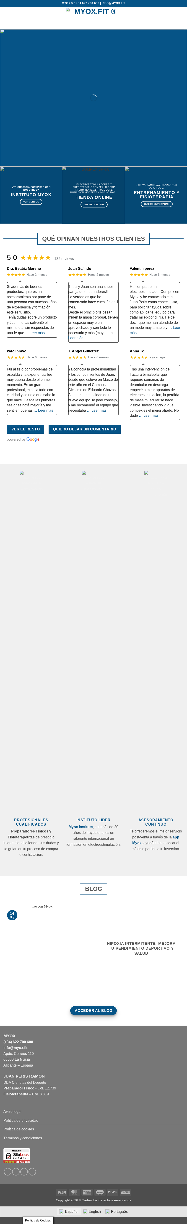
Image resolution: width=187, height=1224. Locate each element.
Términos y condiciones (22, 1138)
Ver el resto (25, 429)
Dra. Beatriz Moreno (24, 268)
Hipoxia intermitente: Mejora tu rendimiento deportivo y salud (141, 948)
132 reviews (64, 259)
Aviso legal (12, 1111)
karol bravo (16, 351)
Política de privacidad (20, 1120)
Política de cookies (18, 1129)
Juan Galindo (79, 268)
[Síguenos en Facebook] (7, 1171)
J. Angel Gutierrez (83, 351)
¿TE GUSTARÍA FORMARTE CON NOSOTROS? (31, 188)
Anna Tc (137, 351)
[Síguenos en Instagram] (16, 1171)
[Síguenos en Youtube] (32, 1171)
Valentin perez (142, 268)
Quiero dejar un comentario (84, 429)
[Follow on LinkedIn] (24, 1171)
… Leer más (35, 333)
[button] (6, 18)
